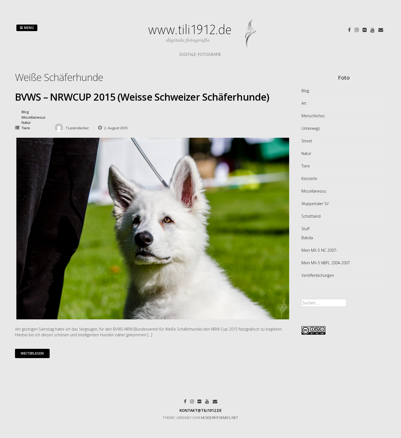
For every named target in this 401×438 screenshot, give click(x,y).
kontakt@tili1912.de (200, 410)
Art (303, 103)
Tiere (26, 127)
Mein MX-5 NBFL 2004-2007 (325, 262)
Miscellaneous (34, 117)
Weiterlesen (32, 353)
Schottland (311, 216)
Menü (28, 27)
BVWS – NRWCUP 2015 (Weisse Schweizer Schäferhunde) (142, 97)
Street (306, 140)
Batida (307, 237)
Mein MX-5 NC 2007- (319, 250)
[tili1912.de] (201, 48)
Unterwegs (310, 128)
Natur (26, 122)
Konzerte (309, 178)
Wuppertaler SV (315, 203)
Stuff (305, 228)
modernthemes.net (219, 417)
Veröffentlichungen (317, 275)
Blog (25, 111)
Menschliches (313, 115)
